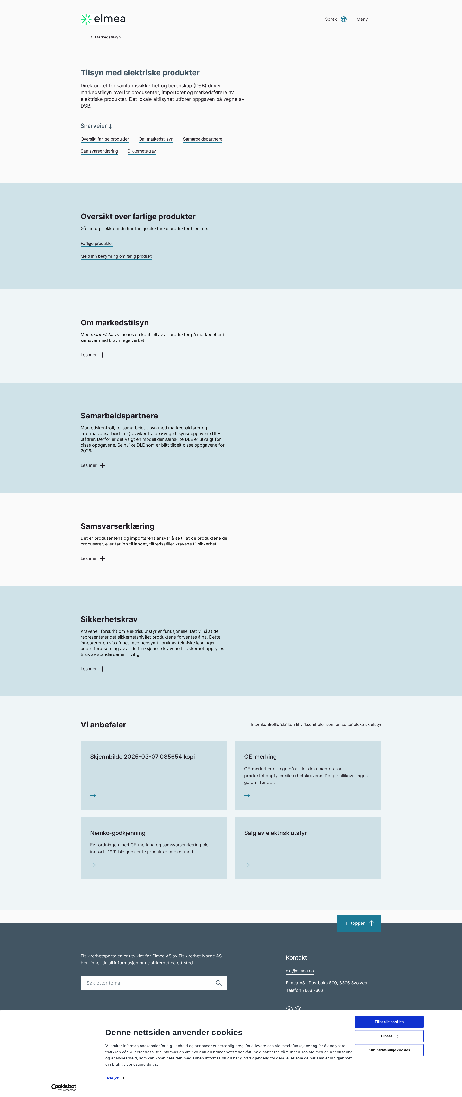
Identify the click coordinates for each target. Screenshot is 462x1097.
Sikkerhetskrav (142, 151)
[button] (335, 19)
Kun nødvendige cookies (389, 1050)
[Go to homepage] (103, 19)
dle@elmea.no (300, 970)
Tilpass (386, 1036)
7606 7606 (312, 990)
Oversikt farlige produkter (105, 138)
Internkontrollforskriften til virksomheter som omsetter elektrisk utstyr (316, 724)
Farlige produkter (97, 243)
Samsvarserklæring (99, 151)
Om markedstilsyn (156, 138)
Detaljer (112, 1078)
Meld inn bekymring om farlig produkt (116, 256)
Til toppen (355, 923)
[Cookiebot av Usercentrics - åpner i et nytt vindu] (64, 1087)
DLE (84, 37)
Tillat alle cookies (389, 1022)
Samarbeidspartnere (202, 138)
